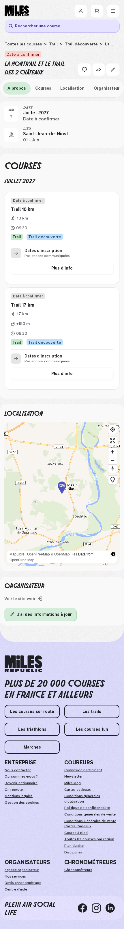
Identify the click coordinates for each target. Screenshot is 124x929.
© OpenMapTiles (64, 553)
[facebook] (85, 908)
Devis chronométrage (23, 883)
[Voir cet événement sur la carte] (11, 135)
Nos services (15, 876)
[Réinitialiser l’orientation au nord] (112, 468)
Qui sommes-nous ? (21, 776)
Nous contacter (18, 770)
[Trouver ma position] (112, 429)
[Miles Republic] (17, 10)
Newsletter (73, 776)
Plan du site (74, 846)
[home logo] (23, 663)
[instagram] (99, 908)
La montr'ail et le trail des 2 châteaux (57, 46)
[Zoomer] (112, 452)
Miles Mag (72, 783)
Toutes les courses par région (89, 839)
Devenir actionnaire (21, 783)
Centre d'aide (16, 889)
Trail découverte (81, 44)
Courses (43, 88)
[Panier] (97, 11)
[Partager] (98, 69)
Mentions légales (19, 796)
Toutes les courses (23, 44)
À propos (16, 88)
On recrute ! (15, 790)
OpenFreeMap (38, 553)
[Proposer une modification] (112, 69)
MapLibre (17, 553)
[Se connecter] (80, 11)
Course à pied (76, 833)
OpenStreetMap (22, 559)
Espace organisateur (22, 870)
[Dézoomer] (112, 460)
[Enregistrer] (84, 69)
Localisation (72, 88)
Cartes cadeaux (77, 790)
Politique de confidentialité (87, 808)
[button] (62, 494)
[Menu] (113, 11)
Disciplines (73, 852)
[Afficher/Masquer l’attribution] (113, 554)
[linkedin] (112, 908)
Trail (53, 44)
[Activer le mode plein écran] (112, 440)
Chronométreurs (78, 870)
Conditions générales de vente (90, 814)
